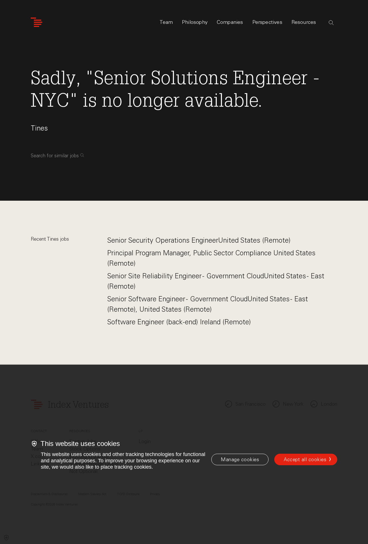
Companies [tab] (230, 22)
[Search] (331, 22)
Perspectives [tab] (267, 22)
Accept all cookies (305, 459)
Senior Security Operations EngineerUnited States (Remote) (198, 240)
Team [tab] (166, 22)
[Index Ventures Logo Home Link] (36, 22)
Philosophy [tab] (195, 22)
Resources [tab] (304, 22)
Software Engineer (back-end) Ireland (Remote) (179, 322)
